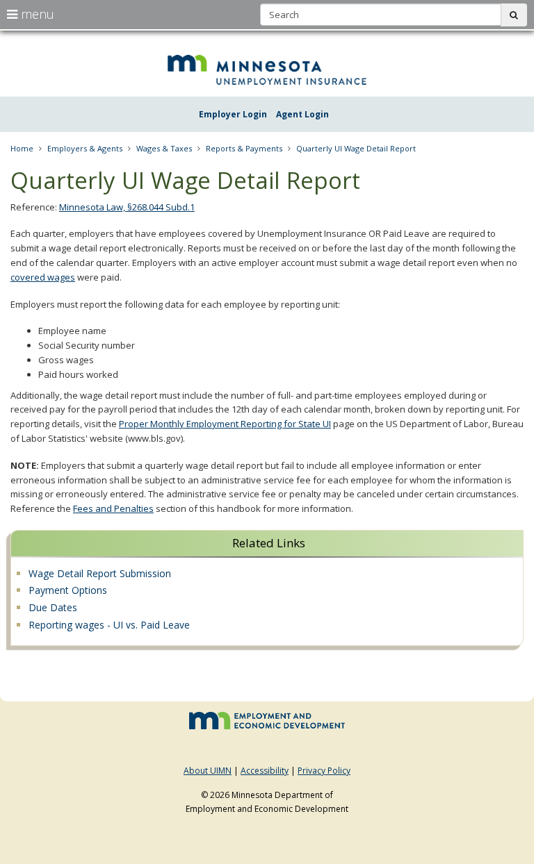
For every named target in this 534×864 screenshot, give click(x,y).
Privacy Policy (324, 770)
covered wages (42, 277)
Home (21, 148)
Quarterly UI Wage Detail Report (356, 148)
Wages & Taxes (164, 148)
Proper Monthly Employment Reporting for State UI (225, 423)
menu (35, 14)
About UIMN (208, 770)
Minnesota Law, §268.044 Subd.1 (127, 207)
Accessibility (265, 770)
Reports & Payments (244, 148)
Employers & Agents (84, 148)
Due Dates (53, 607)
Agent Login (302, 114)
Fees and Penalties (113, 508)
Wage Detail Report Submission (100, 573)
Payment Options (68, 590)
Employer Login (233, 114)
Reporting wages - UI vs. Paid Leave (109, 624)
